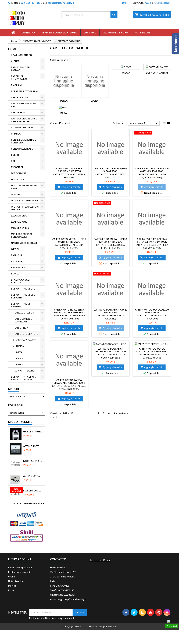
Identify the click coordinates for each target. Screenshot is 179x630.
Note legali (142, 32)
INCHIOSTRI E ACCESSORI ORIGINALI (25, 208)
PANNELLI (16, 255)
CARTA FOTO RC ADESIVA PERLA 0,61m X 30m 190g (152, 240)
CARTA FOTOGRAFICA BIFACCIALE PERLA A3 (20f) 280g (69, 382)
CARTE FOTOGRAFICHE (26, 333)
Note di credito (16, 581)
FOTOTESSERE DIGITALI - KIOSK (24, 187)
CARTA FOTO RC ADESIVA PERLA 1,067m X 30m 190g (69, 311)
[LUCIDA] (95, 81)
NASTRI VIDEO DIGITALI (24, 243)
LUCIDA (20, 346)
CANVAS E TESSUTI (24, 312)
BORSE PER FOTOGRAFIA (24, 91)
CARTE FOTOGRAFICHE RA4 (23, 105)
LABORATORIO (19, 215)
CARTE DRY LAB (19, 97)
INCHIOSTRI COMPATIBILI (25, 200)
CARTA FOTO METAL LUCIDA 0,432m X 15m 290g (152, 170)
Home (12, 49)
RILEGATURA (18, 267)
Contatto (58, 559)
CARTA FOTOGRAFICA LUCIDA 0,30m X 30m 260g (110, 350)
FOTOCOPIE (17, 179)
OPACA (20, 358)
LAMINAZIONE (19, 221)
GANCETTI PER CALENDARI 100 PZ (33, 431)
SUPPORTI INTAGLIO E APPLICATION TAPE (23, 378)
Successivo (121, 413)
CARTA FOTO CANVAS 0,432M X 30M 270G (69, 170)
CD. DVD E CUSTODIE (22, 127)
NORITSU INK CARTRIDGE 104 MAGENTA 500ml (33, 461)
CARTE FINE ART (23, 327)
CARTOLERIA (18, 112)
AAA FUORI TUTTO (21, 55)
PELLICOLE (16, 261)
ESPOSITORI (17, 167)
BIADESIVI (16, 85)
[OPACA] (126, 67)
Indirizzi (12, 585)
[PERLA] (64, 81)
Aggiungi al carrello (69, 186)
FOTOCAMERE (18, 173)
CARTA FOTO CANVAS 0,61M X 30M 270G (110, 170)
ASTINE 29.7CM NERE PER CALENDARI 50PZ (33, 475)
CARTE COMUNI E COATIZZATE (23, 320)
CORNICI (15, 154)
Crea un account (162, 2)
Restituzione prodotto (19, 572)
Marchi (13, 389)
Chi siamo (90, 32)
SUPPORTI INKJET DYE (23, 288)
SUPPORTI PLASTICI (25, 370)
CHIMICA (16, 133)
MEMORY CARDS (20, 227)
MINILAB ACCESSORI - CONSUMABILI (23, 235)
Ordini (11, 576)
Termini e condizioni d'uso (59, 32)
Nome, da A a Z (144, 123)
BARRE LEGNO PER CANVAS (21, 69)
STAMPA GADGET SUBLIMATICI (21, 281)
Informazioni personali (20, 567)
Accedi (148, 2)
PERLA (19, 364)
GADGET (15, 194)
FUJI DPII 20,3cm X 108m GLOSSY (33, 490)
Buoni (11, 590)
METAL (19, 352)
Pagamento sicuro (115, 32)
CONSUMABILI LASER (22, 148)
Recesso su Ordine (100, 560)
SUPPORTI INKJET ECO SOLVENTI (23, 296)
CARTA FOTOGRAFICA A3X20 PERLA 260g (110, 311)
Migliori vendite (20, 422)
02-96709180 (27, 2)
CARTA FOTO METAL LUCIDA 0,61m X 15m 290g (69, 240)
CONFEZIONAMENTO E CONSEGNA (23, 141)
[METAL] (64, 107)
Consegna (28, 32)
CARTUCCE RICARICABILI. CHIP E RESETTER (24, 120)
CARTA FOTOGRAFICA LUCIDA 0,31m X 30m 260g (151, 350)
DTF (13, 161)
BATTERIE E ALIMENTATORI (19, 78)
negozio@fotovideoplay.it (61, 2)
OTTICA (15, 249)
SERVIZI (15, 273)
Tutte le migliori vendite (27, 503)
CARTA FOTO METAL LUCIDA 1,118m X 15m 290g (110, 240)
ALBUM (15, 61)
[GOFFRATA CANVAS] (157, 67)
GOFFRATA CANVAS (26, 340)
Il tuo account (19, 559)
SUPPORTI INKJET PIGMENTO (20, 305)
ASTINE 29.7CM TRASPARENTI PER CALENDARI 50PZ (33, 446)
